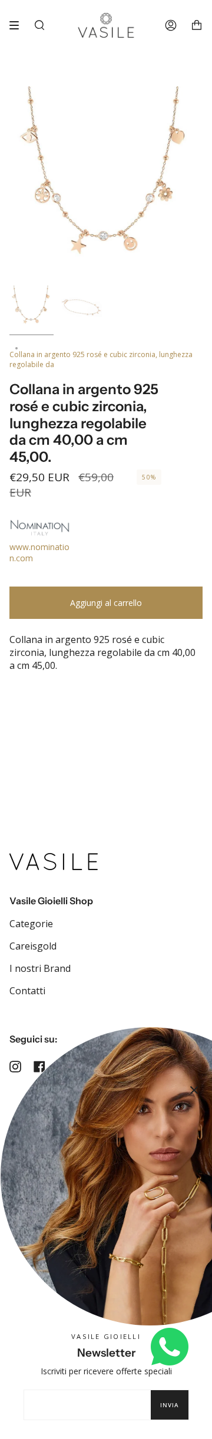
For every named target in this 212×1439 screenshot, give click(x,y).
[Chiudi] (194, 1090)
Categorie (31, 923)
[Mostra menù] (18, 25)
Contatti (27, 990)
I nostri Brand (40, 968)
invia (169, 1405)
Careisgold (33, 946)
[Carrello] (197, 25)
